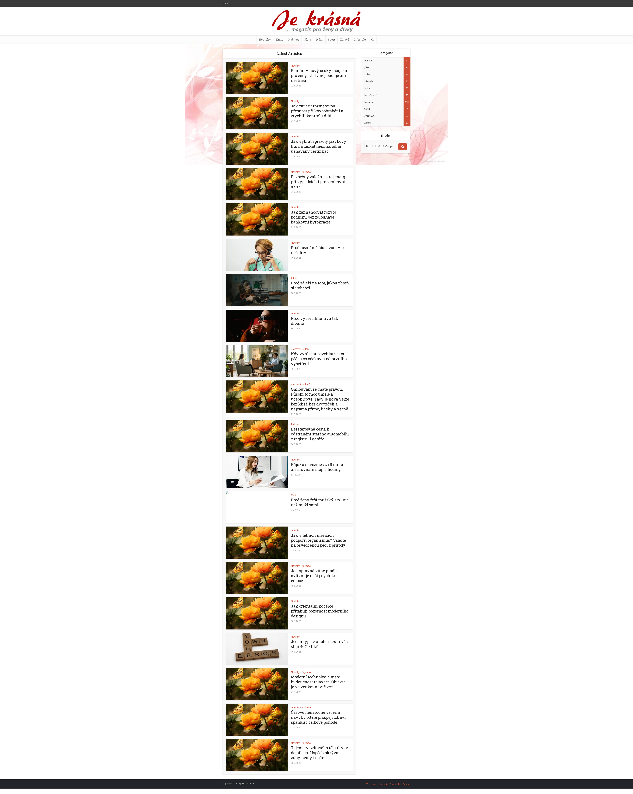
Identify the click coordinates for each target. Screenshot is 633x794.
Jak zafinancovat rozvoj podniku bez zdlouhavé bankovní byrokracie (313, 217)
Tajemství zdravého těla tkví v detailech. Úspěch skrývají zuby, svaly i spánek (319, 752)
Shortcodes (395, 784)
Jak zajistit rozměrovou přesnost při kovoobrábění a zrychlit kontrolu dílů (317, 110)
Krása (279, 39)
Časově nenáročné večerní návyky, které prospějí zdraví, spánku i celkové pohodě (318, 717)
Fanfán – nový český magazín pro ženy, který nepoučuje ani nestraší (319, 75)
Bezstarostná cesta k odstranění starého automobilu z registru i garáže (320, 434)
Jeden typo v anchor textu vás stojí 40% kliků (319, 644)
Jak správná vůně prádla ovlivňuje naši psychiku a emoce (315, 575)
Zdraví (344, 39)
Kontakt (226, 3)
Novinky (265, 39)
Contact (406, 784)
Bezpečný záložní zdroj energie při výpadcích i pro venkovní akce (319, 181)
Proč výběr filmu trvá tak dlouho (314, 321)
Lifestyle (360, 39)
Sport (331, 39)
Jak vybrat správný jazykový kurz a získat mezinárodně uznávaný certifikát (318, 146)
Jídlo (307, 39)
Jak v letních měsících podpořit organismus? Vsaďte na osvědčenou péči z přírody (318, 540)
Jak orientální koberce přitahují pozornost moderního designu (319, 611)
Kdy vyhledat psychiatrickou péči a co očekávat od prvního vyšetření (319, 358)
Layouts (384, 784)
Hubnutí (293, 39)
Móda (319, 39)
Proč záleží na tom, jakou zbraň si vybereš (320, 285)
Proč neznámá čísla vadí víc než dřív (317, 250)
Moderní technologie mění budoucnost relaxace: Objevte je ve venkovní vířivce (318, 681)
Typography (372, 784)
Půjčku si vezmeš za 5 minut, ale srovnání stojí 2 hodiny (318, 467)
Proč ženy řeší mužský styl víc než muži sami (319, 502)
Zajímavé (307, 171)
